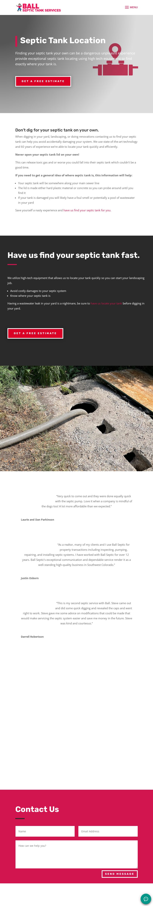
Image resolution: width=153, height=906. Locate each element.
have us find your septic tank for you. (87, 210)
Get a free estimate (43, 81)
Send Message (119, 874)
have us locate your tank (106, 303)
